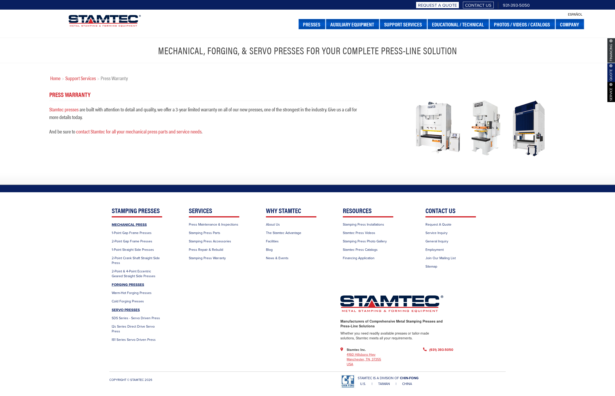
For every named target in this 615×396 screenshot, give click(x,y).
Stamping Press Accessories (210, 241)
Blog (269, 250)
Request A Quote (437, 5)
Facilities (272, 241)
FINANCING (611, 52)
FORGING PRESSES (128, 284)
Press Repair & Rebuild (206, 250)
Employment (434, 250)
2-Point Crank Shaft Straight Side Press (136, 260)
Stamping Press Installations (363, 224)
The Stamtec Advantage (283, 233)
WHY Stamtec (283, 211)
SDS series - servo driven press (136, 318)
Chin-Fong (409, 378)
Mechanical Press (129, 224)
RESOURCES (357, 211)
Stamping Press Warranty (207, 258)
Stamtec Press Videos (359, 233)
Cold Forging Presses (128, 301)
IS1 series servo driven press (134, 340)
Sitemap (431, 266)
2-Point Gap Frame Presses (132, 241)
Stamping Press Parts (204, 233)
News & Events (277, 258)
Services (200, 211)
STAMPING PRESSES (136, 211)
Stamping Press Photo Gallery (365, 241)
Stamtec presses (64, 109)
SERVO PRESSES (126, 310)
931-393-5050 (516, 5)
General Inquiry (436, 241)
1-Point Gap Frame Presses (132, 233)
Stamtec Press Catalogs (360, 250)
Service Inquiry (436, 233)
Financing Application (359, 258)
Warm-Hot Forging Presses (132, 293)
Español (575, 14)
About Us (273, 224)
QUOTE (611, 75)
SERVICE (611, 94)
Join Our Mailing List (440, 258)
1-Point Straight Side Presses (133, 250)
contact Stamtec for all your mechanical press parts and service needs (139, 131)
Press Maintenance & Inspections (213, 224)
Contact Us (478, 5)
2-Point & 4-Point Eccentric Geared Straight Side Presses (133, 273)
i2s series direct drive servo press (133, 328)
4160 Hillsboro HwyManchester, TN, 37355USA (364, 359)
